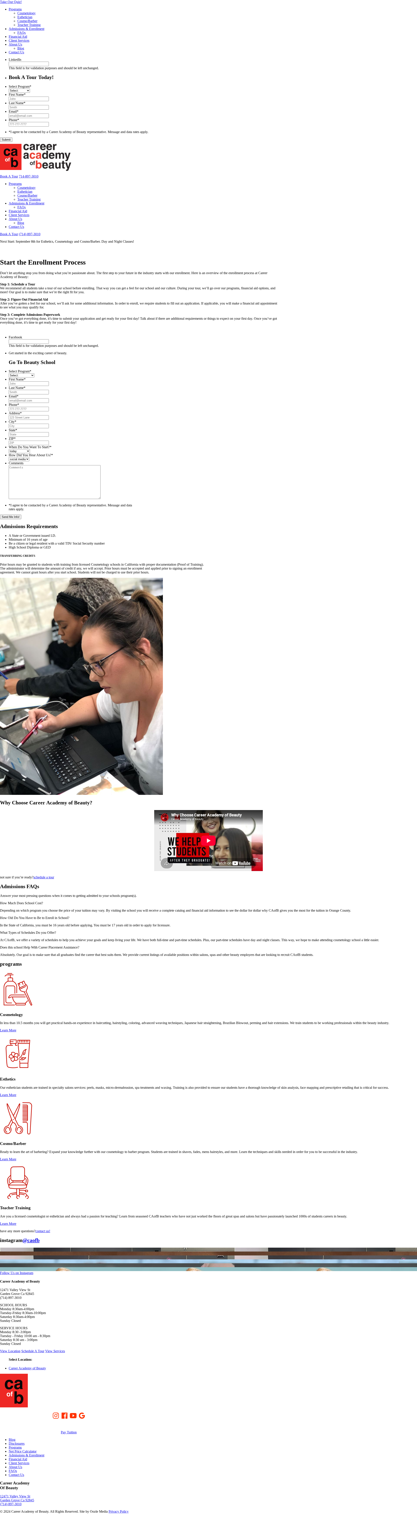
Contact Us (16, 52)
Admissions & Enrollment (26, 29)
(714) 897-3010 (29, 234)
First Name (17, 94)
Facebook (15, 337)
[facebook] (64, 1415)
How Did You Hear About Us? (31, 455)
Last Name (17, 103)
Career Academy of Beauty (27, 1368)
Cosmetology (26, 13)
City (12, 421)
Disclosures (17, 1443)
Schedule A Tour (32, 1351)
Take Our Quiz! (11, 2)
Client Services (19, 40)
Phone (14, 120)
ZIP (12, 438)
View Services (55, 1351)
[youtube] (73, 1415)
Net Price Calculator (22, 1451)
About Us (15, 44)
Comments (16, 463)
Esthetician (24, 17)
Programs (15, 9)
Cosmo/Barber (27, 21)
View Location (10, 1351)
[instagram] (56, 1415)
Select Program (20, 86)
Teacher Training (29, 25)
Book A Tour (9, 176)
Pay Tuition (69, 1432)
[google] (82, 1415)
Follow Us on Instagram (16, 1273)
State (13, 430)
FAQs (21, 33)
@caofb (31, 1240)
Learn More (8, 1030)
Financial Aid (18, 36)
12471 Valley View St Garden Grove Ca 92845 (17, 1498)
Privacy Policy (119, 1511)
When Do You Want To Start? (30, 447)
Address (15, 413)
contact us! (42, 1231)
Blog (20, 48)
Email (13, 111)
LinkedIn (15, 59)
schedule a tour (43, 877)
